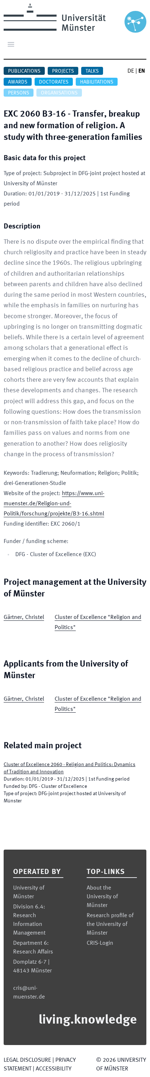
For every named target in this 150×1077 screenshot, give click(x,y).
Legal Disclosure (27, 1060)
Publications (24, 71)
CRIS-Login (100, 943)
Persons (18, 93)
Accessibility (53, 1069)
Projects (63, 71)
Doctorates (53, 82)
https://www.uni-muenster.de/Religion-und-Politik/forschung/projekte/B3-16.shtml (54, 504)
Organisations (59, 93)
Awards (17, 82)
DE (130, 71)
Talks (92, 71)
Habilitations (96, 82)
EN (141, 71)
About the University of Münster (102, 896)
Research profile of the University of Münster (110, 924)
